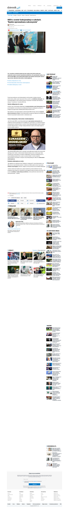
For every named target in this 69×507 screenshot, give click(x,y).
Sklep (60, 5)
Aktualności (15, 12)
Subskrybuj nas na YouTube (14, 30)
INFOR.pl (29, 5)
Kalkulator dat (56, 493)
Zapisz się (34, 484)
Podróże (20, 500)
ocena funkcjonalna (15, 197)
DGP (44, 5)
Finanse (42, 494)
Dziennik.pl (21, 491)
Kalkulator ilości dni (56, 494)
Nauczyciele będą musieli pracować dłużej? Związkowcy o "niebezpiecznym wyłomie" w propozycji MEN (26, 218)
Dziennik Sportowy (33, 15)
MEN (22, 197)
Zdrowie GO (19, 15)
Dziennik (9, 17)
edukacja (12, 17)
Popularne (35, 250)
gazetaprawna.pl (55, 5)
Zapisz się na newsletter (26, 30)
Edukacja (10, 12)
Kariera (23, 504)
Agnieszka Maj (17, 25)
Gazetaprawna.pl (10, 494)
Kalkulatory (56, 491)
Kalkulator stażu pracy (57, 495)
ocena (25, 197)
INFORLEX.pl (39, 5)
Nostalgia (15, 15)
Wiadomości (21, 496)
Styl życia (42, 500)
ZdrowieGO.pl (49, 5)
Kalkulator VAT (56, 496)
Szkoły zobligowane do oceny (15, 80)
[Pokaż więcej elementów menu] (61, 10)
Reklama (18, 504)
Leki (41, 495)
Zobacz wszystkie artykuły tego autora (14, 228)
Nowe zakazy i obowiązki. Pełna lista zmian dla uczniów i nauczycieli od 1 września (14, 231)
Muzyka (31, 500)
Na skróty (9, 491)
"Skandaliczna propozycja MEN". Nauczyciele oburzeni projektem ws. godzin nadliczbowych (38, 218)
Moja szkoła (31, 496)
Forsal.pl (9, 496)
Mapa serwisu (44, 504)
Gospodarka (21, 495)
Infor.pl (9, 493)
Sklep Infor (9, 500)
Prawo (42, 493)
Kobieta (31, 493)
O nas (14, 504)
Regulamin (29, 504)
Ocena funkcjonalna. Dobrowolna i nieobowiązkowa (19, 82)
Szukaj (60, 7)
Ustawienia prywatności (53, 504)
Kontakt (9, 504)
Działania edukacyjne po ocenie (15, 84)
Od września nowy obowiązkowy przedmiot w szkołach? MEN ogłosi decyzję (14, 217)
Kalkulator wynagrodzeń (57, 500)
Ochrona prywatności (36, 504)
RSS (60, 504)
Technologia (21, 494)
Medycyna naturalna (44, 496)
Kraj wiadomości (41, 250)
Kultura (31, 501)
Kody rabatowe (32, 494)
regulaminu (35, 481)
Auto (20, 493)
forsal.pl (34, 5)
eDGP (8, 495)
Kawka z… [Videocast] (25, 15)
